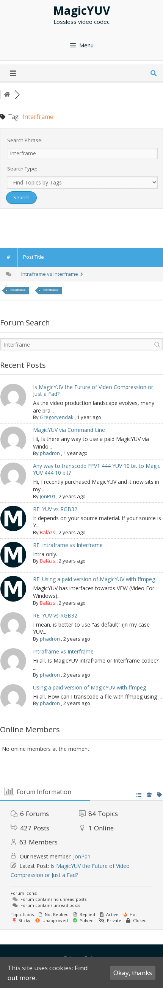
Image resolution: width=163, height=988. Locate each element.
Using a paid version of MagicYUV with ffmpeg (89, 687)
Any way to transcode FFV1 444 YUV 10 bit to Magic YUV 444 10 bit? (96, 469)
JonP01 (47, 496)
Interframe (17, 290)
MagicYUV (81, 10)
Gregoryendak (57, 417)
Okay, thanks (132, 972)
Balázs (47, 532)
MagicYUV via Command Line (69, 429)
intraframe (50, 290)
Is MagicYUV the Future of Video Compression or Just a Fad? (93, 390)
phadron (50, 453)
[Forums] (7, 94)
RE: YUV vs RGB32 (55, 509)
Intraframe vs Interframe (50, 273)
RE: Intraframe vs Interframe (68, 545)
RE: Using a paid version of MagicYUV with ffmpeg (94, 579)
